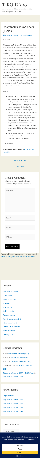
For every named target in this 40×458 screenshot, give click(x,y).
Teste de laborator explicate (12, 319)
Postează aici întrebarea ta (19, 357)
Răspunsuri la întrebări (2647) (20, 361)
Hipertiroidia (7, 307)
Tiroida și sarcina (9, 315)
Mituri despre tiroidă (10, 323)
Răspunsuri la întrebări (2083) (18, 353)
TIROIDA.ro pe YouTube (11, 326)
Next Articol (20, 166)
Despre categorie (8, 395)
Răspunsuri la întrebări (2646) (13, 376)
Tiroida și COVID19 (10, 334)
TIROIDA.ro (14, 4)
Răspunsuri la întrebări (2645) (13, 411)
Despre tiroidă (7, 295)
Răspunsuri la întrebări (10, 291)
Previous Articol (20, 160)
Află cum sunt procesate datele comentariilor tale (18, 256)
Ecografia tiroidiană (9, 299)
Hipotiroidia (7, 303)
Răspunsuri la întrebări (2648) (13, 399)
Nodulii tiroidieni (9, 311)
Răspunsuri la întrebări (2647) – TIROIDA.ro (18, 373)
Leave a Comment (26, 35)
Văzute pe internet (9, 330)
